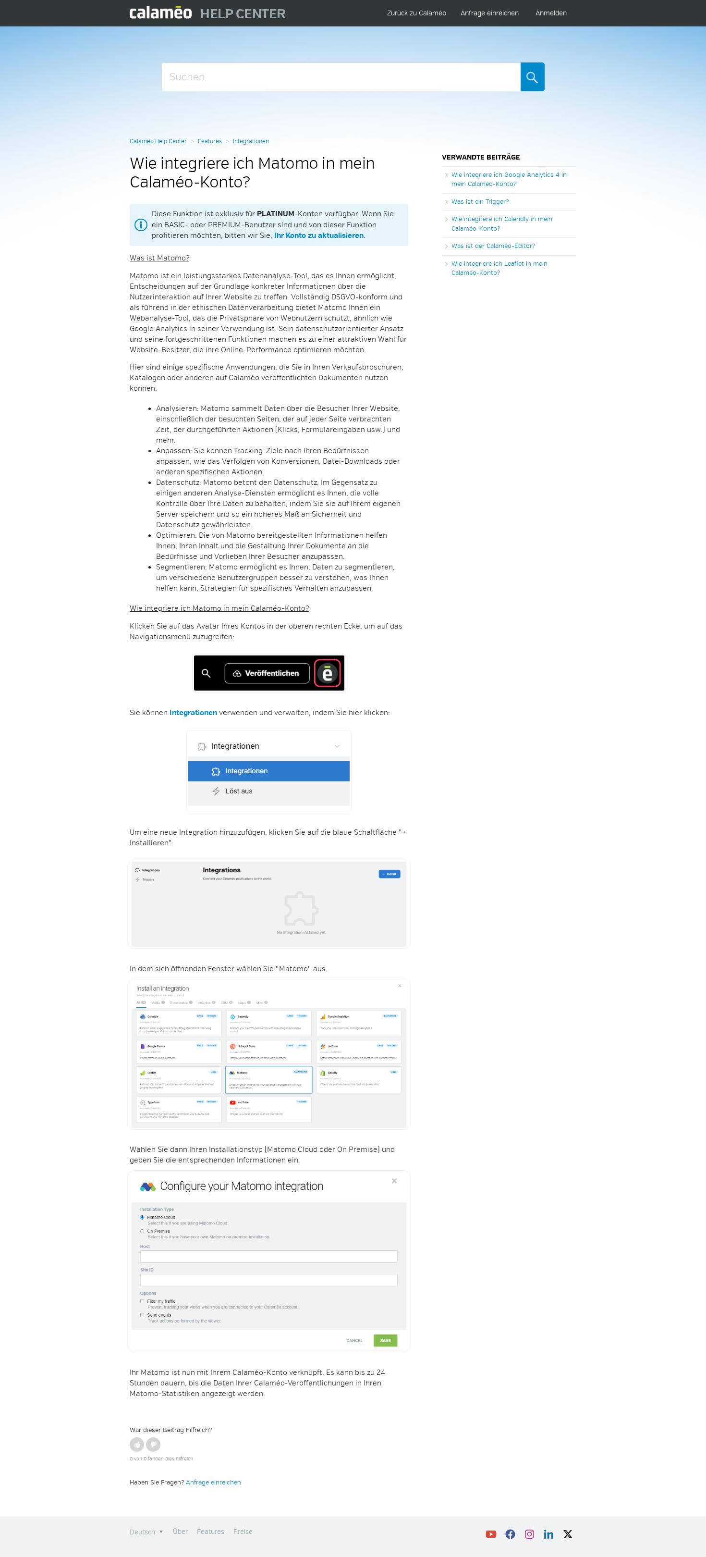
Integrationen (251, 141)
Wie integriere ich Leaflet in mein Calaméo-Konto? (499, 268)
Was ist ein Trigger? (480, 202)
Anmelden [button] (551, 13)
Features (210, 141)
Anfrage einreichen (490, 13)
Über (180, 1532)
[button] (137, 1444)
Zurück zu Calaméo (416, 13)
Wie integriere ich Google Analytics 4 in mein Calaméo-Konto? (509, 179)
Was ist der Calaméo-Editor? (493, 246)
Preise (243, 1532)
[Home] (161, 13)
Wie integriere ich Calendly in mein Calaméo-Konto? (501, 224)
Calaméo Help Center (158, 141)
